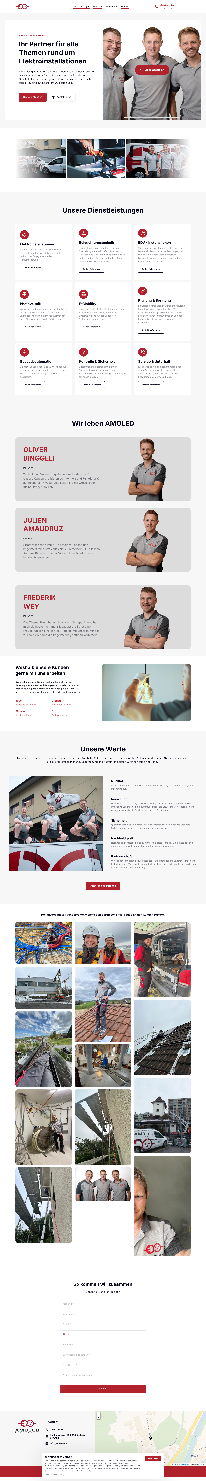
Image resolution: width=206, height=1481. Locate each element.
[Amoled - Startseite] (22, 6)
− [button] (98, 1417)
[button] (150, 1438)
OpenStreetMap (184, 1464)
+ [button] (98, 1413)
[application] (150, 1438)
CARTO (202, 1464)
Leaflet (173, 1464)
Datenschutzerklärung (54, 1474)
